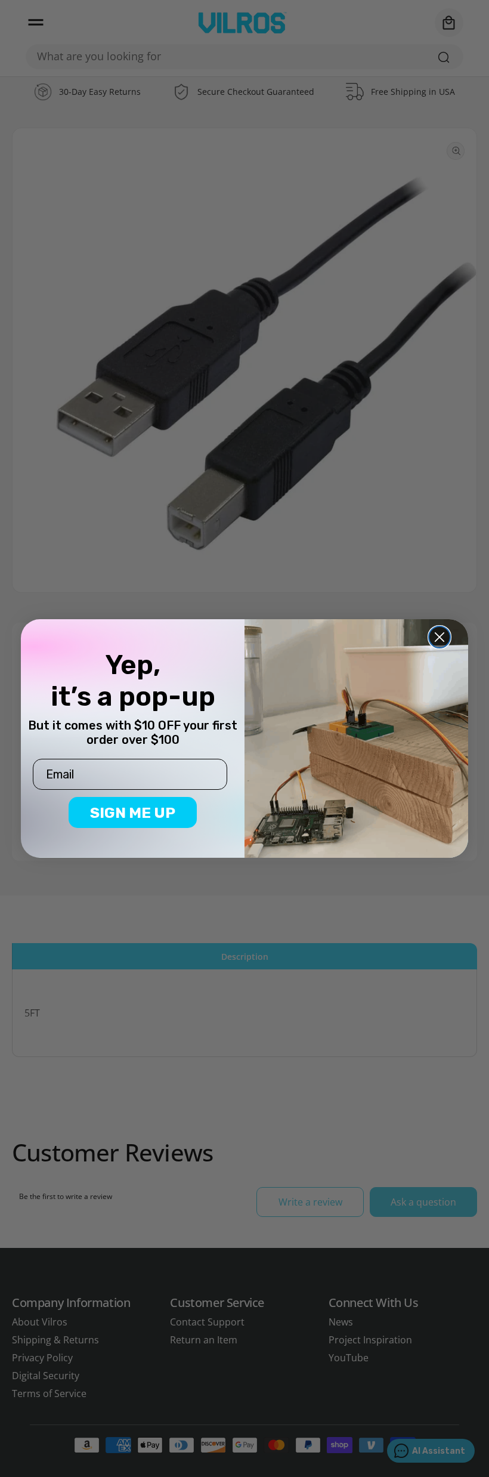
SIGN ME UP (132, 812)
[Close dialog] (439, 637)
